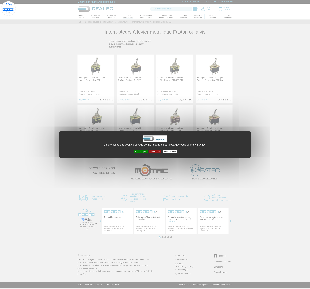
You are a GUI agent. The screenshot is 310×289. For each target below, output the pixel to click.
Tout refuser (155, 151)
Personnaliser (170, 151)
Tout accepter (140, 151)
